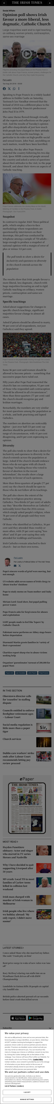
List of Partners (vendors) (14, 1086)
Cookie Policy (38, 1059)
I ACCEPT (27, 1092)
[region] (27, 1066)
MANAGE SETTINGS (27, 1099)
